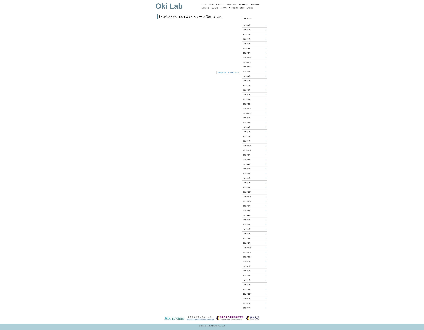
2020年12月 (247, 294)
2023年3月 (247, 183)
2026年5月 (247, 34)
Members (205, 8)
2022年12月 (247, 192)
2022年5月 (247, 224)
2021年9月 (247, 261)
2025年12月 (247, 57)
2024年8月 (247, 122)
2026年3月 (247, 44)
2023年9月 (247, 155)
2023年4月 (247, 178)
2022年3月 (247, 234)
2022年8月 (247, 210)
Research (220, 4)
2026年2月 (247, 48)
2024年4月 (247, 141)
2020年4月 (247, 308)
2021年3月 (247, 285)
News (211, 4)
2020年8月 (247, 303)
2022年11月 (247, 197)
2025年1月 (247, 99)
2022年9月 (247, 206)
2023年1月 (247, 187)
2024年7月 (247, 127)
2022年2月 (247, 238)
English (250, 8)
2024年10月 (247, 113)
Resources (255, 4)
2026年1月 (247, 53)
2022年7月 (247, 215)
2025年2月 (247, 95)
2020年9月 (247, 299)
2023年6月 (247, 169)
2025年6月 (247, 81)
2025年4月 (247, 85)
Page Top (222, 72)
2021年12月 (247, 248)
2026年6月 (247, 30)
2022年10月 (247, 201)
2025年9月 (247, 71)
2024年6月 (247, 132)
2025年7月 (247, 76)
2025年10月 (247, 67)
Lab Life (215, 8)
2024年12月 (247, 104)
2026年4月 (247, 39)
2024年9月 (247, 118)
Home (204, 4)
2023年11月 (247, 150)
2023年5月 (247, 173)
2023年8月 (247, 159)
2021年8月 (247, 266)
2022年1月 (247, 243)
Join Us (224, 8)
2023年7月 (247, 164)
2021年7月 (247, 271)
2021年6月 (247, 275)
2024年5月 (247, 136)
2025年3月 (247, 90)
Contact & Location (236, 8)
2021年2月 (247, 289)
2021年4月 (247, 280)
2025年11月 (247, 62)
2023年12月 (247, 146)
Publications (231, 4)
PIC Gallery (243, 4)
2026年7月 (247, 25)
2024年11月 (247, 108)
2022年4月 (247, 229)
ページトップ (234, 72)
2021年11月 (247, 252)
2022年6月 (247, 220)
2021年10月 (247, 257)
